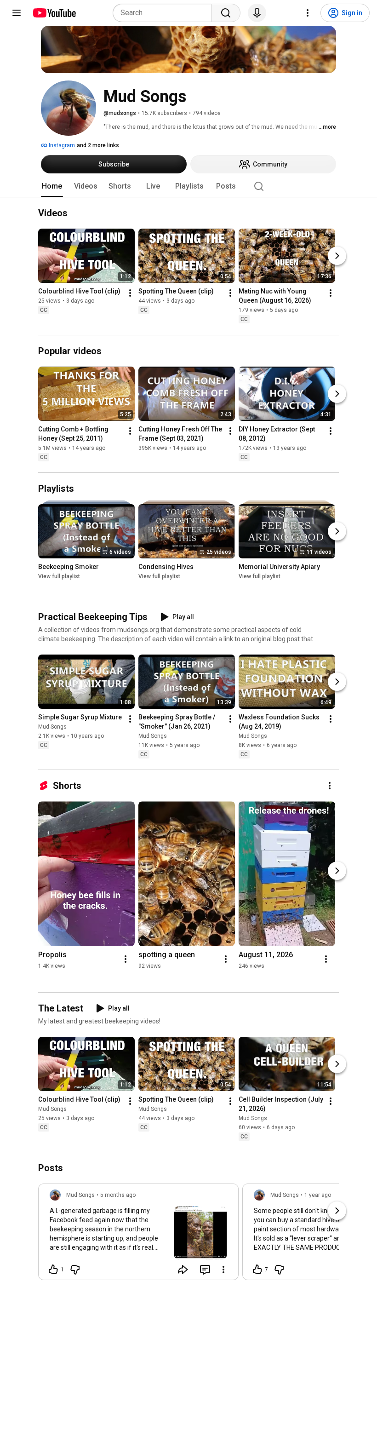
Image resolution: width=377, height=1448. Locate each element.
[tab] (52, 186)
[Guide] (16, 12)
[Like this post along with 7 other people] (257, 1269)
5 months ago (118, 1195)
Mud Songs (52, 727)
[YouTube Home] (54, 13)
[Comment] (205, 1269)
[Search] (225, 13)
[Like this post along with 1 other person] (53, 1269)
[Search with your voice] (257, 13)
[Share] (183, 1269)
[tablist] (188, 186)
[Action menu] (223, 1269)
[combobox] (164, 12)
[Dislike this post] (75, 1269)
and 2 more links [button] (98, 145)
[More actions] (130, 293)
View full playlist (59, 576)
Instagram (61, 145)
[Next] (337, 256)
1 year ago (317, 1195)
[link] (138, 1234)
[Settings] (307, 12)
